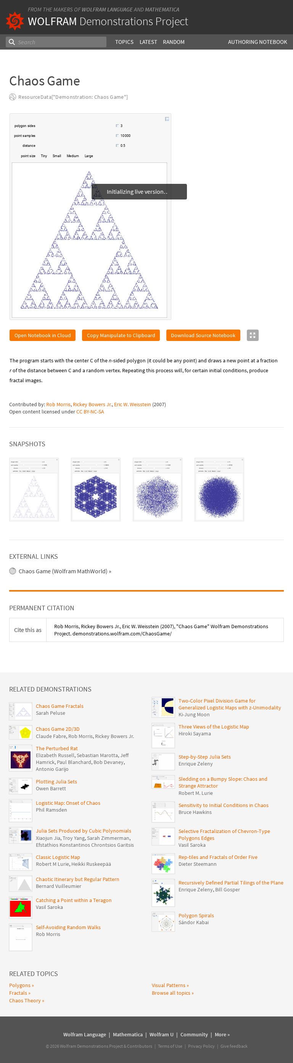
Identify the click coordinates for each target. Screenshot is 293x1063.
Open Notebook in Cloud (42, 335)
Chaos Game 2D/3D (58, 728)
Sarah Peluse (50, 712)
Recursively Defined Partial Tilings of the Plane (231, 882)
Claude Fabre (51, 736)
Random (174, 41)
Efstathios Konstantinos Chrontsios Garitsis (85, 844)
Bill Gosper (227, 889)
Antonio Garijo (52, 768)
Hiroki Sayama (195, 733)
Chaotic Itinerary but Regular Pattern (77, 879)
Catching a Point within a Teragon (74, 900)
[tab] (34, 489)
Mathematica (162, 9)
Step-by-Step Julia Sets (205, 756)
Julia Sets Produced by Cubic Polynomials (83, 830)
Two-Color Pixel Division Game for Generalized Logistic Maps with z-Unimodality (230, 704)
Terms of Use (170, 1046)
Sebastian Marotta (97, 755)
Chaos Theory (25, 1000)
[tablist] (146, 489)
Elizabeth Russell (55, 755)
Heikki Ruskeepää (91, 863)
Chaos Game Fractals (60, 706)
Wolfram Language (107, 9)
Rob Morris (58, 404)
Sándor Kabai (194, 922)
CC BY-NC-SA (90, 411)
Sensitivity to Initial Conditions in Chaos (224, 805)
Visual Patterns (168, 985)
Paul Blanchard (74, 762)
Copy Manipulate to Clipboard (121, 335)
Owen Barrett (51, 788)
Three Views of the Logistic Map (214, 726)
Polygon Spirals (196, 915)
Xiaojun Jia (48, 838)
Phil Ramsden (51, 809)
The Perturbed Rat (57, 748)
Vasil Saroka (49, 907)
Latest (148, 41)
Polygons (20, 985)
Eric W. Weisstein (132, 404)
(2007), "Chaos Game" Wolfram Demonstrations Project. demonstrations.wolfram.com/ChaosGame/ (161, 630)
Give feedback (234, 1046)
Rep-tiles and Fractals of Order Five (218, 857)
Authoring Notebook (257, 41)
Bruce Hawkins (195, 812)
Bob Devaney (108, 762)
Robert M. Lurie (196, 793)
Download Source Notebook (203, 335)
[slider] (76, 129)
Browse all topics (171, 992)
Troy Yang (74, 838)
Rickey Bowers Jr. (92, 404)
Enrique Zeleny (196, 763)
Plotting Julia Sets (56, 781)
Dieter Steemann (198, 863)
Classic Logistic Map (58, 857)
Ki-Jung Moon (194, 714)
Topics (124, 41)
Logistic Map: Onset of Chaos (68, 802)
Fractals (18, 992)
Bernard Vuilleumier (58, 886)
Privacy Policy (201, 1046)
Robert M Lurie (52, 863)
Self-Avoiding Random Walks (68, 927)
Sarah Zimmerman (108, 838)
